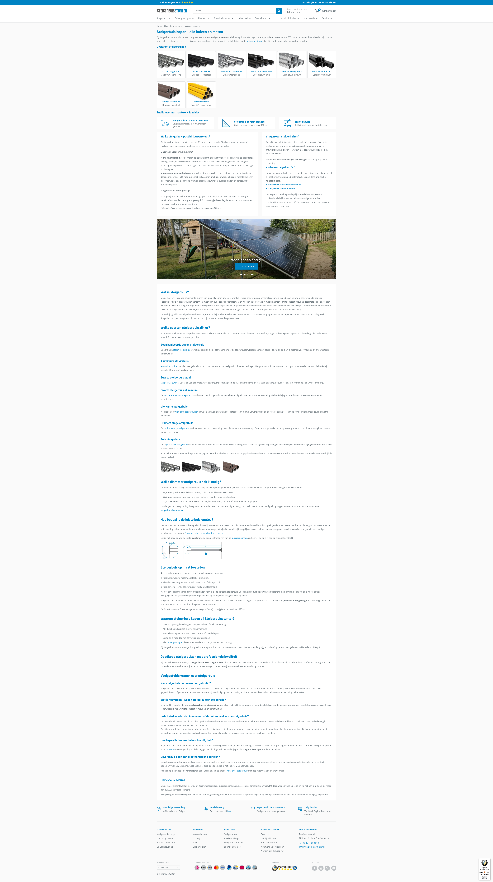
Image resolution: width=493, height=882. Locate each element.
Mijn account (294, 12)
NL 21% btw (163, 867)
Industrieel (243, 18)
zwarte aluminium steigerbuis (178, 395)
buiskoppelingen (254, 41)
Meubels (202, 18)
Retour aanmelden (166, 842)
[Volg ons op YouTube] (333, 868)
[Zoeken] (279, 11)
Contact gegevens (165, 838)
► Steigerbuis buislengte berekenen (283, 184)
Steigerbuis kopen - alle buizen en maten (182, 26)
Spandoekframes (222, 18)
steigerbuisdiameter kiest (173, 510)
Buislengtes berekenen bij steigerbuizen (204, 533)
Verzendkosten (200, 834)
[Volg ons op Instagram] (321, 868)
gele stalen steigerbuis (177, 444)
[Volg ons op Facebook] (314, 868)
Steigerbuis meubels (234, 842)
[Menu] (488, 859)
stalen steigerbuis (181, 349)
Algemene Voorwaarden (272, 846)
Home (159, 26)
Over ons (265, 834)
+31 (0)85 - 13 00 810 (309, 843)
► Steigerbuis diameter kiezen (280, 188)
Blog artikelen (199, 846)
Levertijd (197, 838)
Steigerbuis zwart (169, 382)
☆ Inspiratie (309, 18)
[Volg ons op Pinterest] (327, 868)
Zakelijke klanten (269, 838)
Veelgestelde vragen (166, 834)
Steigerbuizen (231, 834)
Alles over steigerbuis (237, 770)
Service (325, 18)
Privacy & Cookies (269, 842)
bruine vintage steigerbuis (176, 428)
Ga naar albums (248, 266)
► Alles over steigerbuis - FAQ (280, 167)
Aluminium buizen (169, 366)
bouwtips (170, 749)
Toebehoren (261, 18)
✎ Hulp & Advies (288, 18)
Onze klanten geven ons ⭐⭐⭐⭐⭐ (175, 2)
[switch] (484, 877)
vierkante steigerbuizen (186, 411)
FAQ (195, 842)
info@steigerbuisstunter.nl (312, 846)
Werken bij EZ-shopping (272, 850)
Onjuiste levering (165, 846)
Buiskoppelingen (183, 18)
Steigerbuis (162, 18)
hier (229, 811)
